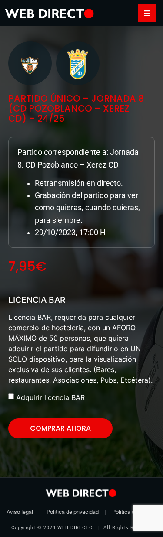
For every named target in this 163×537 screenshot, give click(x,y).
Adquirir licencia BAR (50, 397)
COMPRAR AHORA (60, 428)
